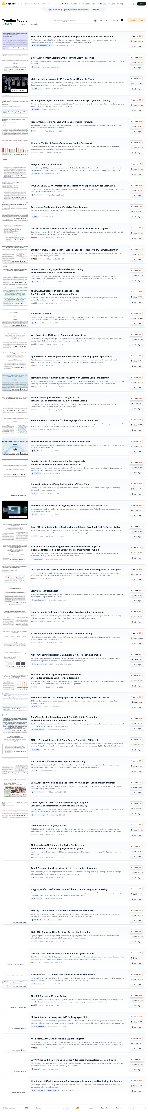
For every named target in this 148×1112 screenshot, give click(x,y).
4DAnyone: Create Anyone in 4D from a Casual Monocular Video (62, 79)
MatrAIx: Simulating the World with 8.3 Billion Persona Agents (62, 441)
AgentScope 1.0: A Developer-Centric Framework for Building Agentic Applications (71, 356)
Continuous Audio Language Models (49, 825)
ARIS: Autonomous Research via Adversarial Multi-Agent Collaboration (66, 654)
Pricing (120, 4)
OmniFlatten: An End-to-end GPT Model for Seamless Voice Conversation (67, 612)
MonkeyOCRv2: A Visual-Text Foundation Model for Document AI (63, 910)
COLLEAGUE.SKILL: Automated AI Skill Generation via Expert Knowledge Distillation (73, 185)
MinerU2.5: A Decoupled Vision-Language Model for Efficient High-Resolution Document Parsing (55, 292)
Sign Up (142, 4)
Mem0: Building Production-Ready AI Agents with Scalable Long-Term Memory (70, 377)
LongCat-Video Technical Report (47, 164)
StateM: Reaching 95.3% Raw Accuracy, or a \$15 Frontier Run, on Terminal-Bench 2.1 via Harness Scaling (59, 399)
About (52, 1108)
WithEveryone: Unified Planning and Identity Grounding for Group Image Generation (73, 782)
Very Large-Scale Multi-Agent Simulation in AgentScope (59, 335)
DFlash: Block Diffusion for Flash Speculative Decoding (58, 761)
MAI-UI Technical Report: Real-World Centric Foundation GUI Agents (65, 740)
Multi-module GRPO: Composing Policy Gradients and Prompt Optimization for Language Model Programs (57, 847)
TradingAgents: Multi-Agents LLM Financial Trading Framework (62, 121)
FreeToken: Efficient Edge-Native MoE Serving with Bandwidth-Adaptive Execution (72, 36)
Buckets (100, 4)
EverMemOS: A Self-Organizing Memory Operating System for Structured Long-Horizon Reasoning (56, 676)
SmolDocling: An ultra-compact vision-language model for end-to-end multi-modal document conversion (58, 463)
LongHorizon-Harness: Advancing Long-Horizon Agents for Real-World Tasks (69, 505)
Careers (65, 1108)
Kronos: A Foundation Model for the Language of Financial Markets (64, 420)
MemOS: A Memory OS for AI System (49, 995)
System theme (10, 1108)
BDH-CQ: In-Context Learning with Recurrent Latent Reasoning (62, 57)
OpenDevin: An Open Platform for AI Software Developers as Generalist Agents (70, 228)
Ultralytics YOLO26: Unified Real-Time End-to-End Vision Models (63, 974)
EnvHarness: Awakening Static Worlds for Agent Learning (59, 206)
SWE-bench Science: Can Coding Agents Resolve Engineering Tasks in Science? (70, 697)
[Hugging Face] (78, 1108)
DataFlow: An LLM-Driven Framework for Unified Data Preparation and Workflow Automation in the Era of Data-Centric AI (64, 719)
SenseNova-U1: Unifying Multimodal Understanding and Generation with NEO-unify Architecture (57, 271)
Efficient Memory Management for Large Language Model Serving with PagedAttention (74, 249)
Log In (133, 4)
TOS (26, 1108)
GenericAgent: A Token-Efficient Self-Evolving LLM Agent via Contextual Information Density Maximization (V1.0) (59, 804)
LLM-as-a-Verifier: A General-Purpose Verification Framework (61, 143)
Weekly (108, 20)
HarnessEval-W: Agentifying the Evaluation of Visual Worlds (61, 484)
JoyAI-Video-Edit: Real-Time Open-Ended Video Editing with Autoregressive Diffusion (73, 1059)
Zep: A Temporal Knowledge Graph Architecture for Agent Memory (64, 868)
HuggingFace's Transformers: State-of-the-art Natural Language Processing (69, 889)
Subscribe (95, 10)
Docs (113, 4)
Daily (101, 20)
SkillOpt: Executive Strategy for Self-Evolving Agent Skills (59, 1017)
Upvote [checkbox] (137, 36)
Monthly (116, 20)
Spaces (88, 4)
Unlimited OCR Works (42, 313)
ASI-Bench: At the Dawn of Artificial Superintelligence (57, 1038)
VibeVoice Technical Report (44, 590)
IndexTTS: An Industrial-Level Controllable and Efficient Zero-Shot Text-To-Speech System (76, 526)
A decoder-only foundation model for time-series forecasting (61, 633)
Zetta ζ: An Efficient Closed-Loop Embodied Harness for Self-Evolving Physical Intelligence (76, 569)
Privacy (39, 1108)
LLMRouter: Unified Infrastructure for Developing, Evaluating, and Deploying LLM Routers (76, 1081)
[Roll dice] (95, 20)
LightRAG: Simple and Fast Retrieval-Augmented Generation (61, 932)
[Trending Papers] (122, 20)
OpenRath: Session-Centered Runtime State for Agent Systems (62, 953)
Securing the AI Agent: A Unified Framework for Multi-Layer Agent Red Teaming (70, 100)
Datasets (76, 4)
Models (65, 4)
